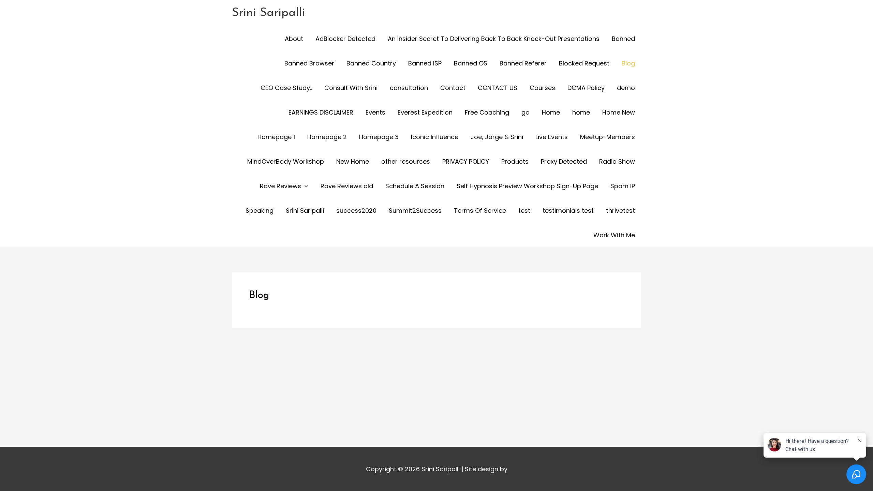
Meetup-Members (607, 137)
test (524, 210)
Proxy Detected (564, 161)
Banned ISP (425, 63)
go (525, 112)
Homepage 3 (379, 137)
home (581, 112)
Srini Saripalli (268, 13)
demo (626, 88)
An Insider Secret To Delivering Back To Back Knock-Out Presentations (494, 38)
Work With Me (614, 235)
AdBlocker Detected (345, 38)
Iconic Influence (434, 137)
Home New (618, 112)
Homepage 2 (327, 137)
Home (551, 112)
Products (515, 161)
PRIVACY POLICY (465, 161)
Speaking (259, 210)
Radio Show (617, 161)
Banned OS (470, 63)
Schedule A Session (414, 186)
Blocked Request (584, 63)
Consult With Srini (351, 88)
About (294, 38)
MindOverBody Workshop (285, 161)
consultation (409, 88)
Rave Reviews (280, 186)
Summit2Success (415, 210)
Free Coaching (487, 112)
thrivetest (620, 210)
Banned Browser (309, 63)
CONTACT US (497, 88)
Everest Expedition (425, 112)
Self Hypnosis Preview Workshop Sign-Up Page (527, 186)
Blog (628, 63)
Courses (542, 88)
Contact (452, 88)
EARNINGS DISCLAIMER (320, 112)
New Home (352, 161)
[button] (304, 186)
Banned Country (371, 63)
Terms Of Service (480, 210)
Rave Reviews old (347, 186)
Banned (623, 38)
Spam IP (622, 186)
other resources (405, 161)
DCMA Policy (586, 88)
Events (375, 112)
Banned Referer (523, 63)
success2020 (356, 210)
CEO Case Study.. (286, 88)
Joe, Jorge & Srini (497, 137)
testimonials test (568, 210)
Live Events (551, 137)
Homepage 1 (276, 137)
